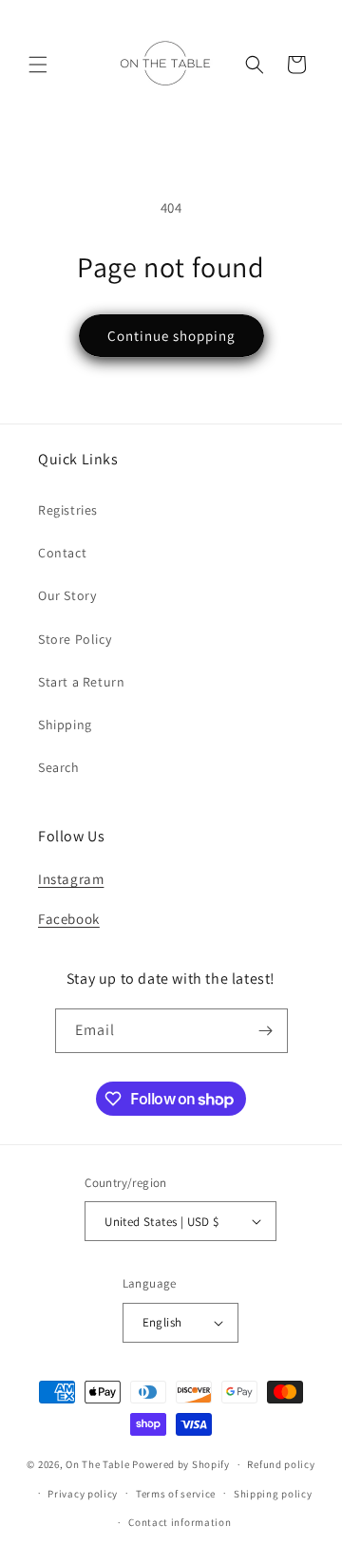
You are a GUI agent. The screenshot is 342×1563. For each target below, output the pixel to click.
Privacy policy (83, 1493)
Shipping (65, 724)
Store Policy (74, 639)
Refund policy (280, 1464)
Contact (62, 552)
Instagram (71, 879)
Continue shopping (171, 336)
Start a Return (81, 681)
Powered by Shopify (181, 1464)
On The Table (99, 1464)
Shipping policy (273, 1493)
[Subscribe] (266, 1030)
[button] (38, 64)
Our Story (67, 595)
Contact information (179, 1522)
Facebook (69, 919)
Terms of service (176, 1493)
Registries (68, 509)
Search (59, 767)
